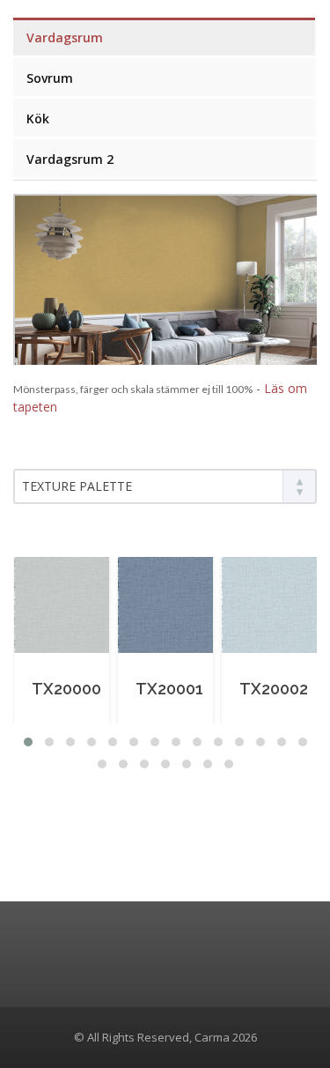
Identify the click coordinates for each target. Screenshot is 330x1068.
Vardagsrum (64, 37)
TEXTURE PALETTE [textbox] (77, 486)
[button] (28, 742)
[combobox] (165, 486)
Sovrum (49, 78)
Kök (37, 118)
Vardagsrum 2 (70, 159)
